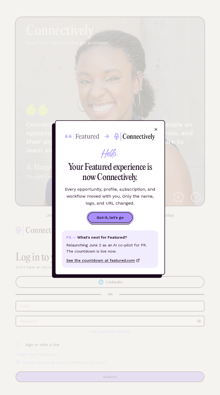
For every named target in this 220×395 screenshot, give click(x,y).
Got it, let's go (110, 218)
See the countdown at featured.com (100, 260)
